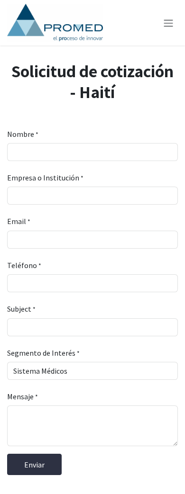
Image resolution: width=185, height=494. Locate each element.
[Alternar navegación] (168, 23)
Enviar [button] (34, 464)
